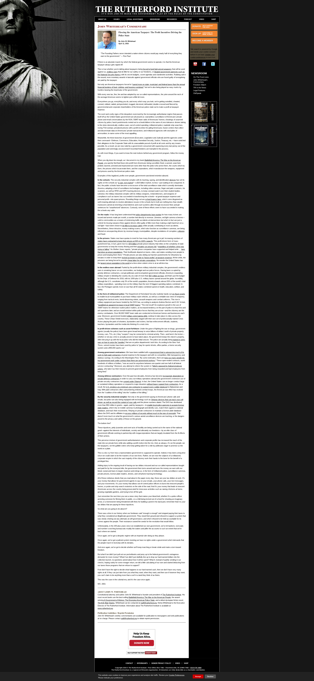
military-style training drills (137, 316)
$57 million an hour (156, 276)
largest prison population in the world (115, 263)
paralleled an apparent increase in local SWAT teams (119, 305)
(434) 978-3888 (195, 668)
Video (201, 19)
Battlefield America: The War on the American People (150, 597)
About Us (102, 19)
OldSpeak (197, 93)
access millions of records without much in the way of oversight (150, 413)
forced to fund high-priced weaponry (157, 69)
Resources (172, 19)
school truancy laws (153, 199)
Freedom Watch (199, 85)
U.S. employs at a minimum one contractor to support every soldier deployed (136, 387)
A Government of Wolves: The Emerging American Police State (129, 600)
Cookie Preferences (176, 675)
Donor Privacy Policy (161, 663)
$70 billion (133, 244)
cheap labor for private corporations (141, 260)
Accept (198, 676)
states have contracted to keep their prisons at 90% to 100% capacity (125, 241)
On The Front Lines (201, 77)
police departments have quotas (148, 215)
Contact (129, 663)
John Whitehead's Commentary (200, 81)
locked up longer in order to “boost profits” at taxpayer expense (147, 258)
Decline (210, 676)
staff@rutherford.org (149, 603)
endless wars (112, 72)
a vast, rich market (125, 183)
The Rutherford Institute (171, 595)
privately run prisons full (146, 247)
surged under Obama (131, 381)
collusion (180, 231)
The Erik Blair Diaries (106, 603)
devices (173, 180)
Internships (142, 663)
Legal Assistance (135, 19)
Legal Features (199, 90)
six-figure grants (178, 294)
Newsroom (155, 19)
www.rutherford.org (105, 608)
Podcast (188, 19)
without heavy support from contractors (162, 384)
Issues (117, 19)
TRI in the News (199, 88)
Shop (213, 19)
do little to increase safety (132, 226)
